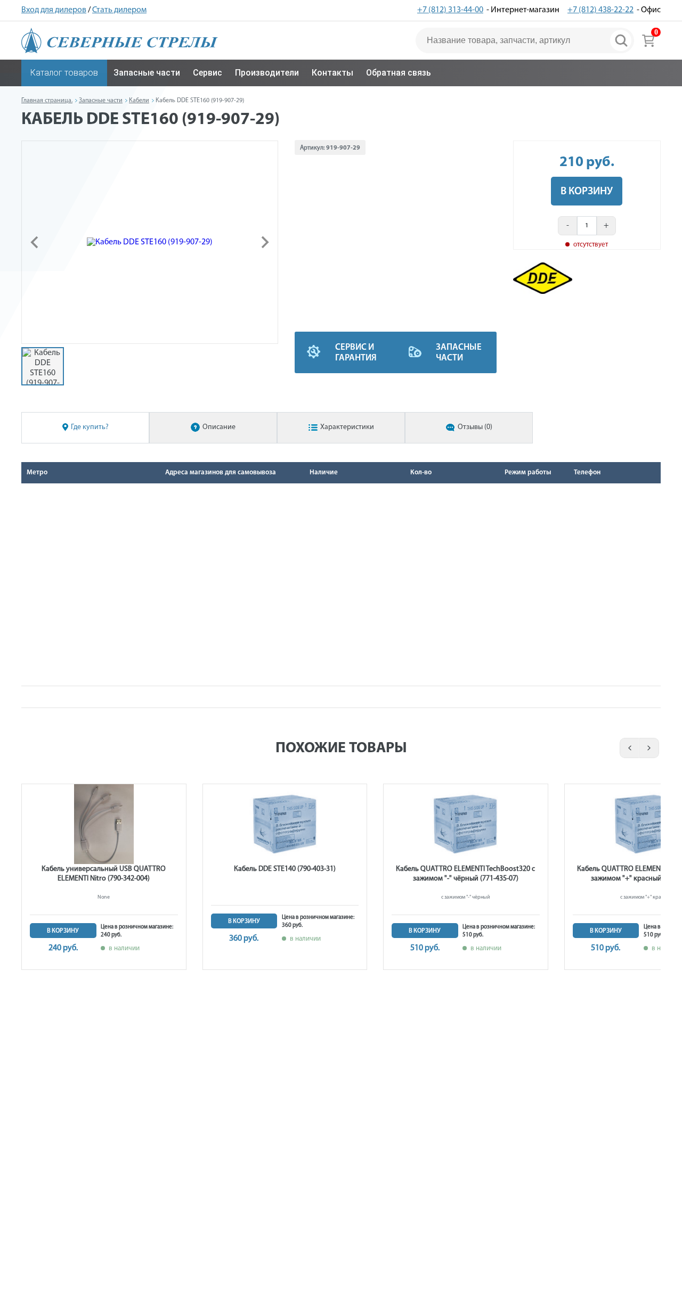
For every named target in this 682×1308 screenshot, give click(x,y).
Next (650, 748)
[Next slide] (264, 242)
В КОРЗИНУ (587, 191)
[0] (648, 40)
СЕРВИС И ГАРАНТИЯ (356, 353)
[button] (42, 366)
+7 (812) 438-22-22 (600, 10)
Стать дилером (119, 10)
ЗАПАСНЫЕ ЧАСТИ (459, 353)
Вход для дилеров (53, 10)
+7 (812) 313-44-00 (450, 10)
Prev (628, 748)
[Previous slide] (35, 242)
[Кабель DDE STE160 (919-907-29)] (150, 242)
